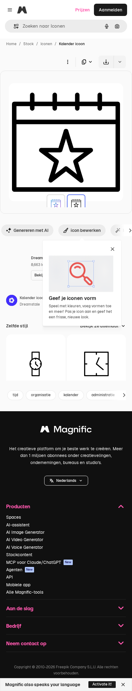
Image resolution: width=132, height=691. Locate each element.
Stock (28, 43)
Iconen (46, 43)
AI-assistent (17, 525)
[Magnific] (66, 430)
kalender (71, 394)
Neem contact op (26, 643)
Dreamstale (30, 304)
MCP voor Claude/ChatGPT (39, 562)
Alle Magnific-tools (24, 592)
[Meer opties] (67, 62)
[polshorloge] (35, 364)
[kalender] (56, 203)
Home (11, 43)
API (9, 577)
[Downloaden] (106, 62)
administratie (103, 394)
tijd (15, 394)
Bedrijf (13, 626)
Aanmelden (110, 10)
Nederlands (66, 480)
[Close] (123, 684)
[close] (112, 249)
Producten (18, 506)
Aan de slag (19, 608)
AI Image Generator (25, 532)
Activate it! (102, 684)
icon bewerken (86, 230)
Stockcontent (19, 554)
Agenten (19, 569)
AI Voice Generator (24, 547)
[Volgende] (124, 395)
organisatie (41, 394)
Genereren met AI (31, 230)
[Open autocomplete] (13, 26)
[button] (66, 481)
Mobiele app (18, 585)
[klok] (96, 364)
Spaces (13, 517)
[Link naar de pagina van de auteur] (11, 301)
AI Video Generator (24, 539)
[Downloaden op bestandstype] (87, 62)
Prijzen (82, 10)
